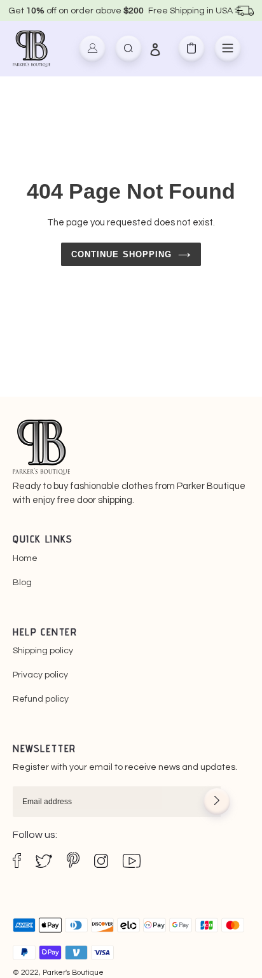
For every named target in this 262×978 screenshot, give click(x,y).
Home (25, 558)
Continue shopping (121, 254)
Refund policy (41, 699)
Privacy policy (40, 674)
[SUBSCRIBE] (216, 801)
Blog (22, 582)
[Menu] (227, 49)
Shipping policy (43, 650)
